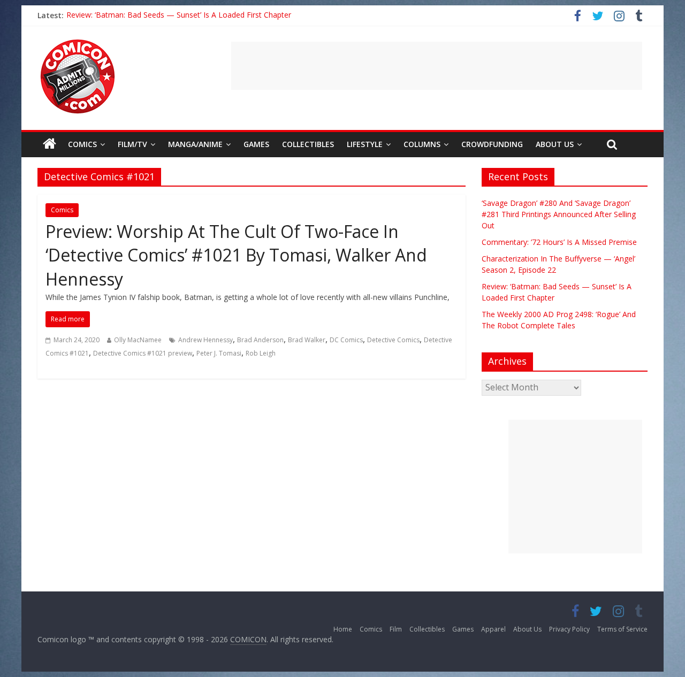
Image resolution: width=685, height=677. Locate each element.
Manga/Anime (195, 144)
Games (256, 144)
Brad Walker (306, 339)
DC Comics (346, 339)
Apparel (493, 629)
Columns (422, 144)
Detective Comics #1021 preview (142, 353)
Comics (82, 144)
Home (342, 629)
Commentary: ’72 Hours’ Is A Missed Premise (559, 242)
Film (396, 629)
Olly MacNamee (138, 339)
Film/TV (132, 144)
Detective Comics (393, 339)
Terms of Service (622, 629)
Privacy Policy (569, 629)
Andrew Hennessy (205, 339)
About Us (555, 144)
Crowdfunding (492, 144)
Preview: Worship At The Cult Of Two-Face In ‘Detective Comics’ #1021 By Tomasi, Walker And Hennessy (236, 255)
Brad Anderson (260, 339)
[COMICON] (77, 43)
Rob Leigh (261, 353)
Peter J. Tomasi (218, 353)
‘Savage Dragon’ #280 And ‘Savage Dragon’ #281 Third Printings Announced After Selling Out (559, 214)
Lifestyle (365, 144)
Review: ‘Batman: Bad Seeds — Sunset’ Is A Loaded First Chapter (178, 15)
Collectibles (308, 144)
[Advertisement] (436, 66)
